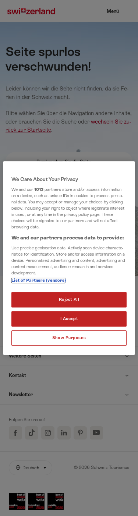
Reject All (69, 300)
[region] (68, 258)
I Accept (69, 319)
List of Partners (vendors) (38, 280)
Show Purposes (69, 337)
